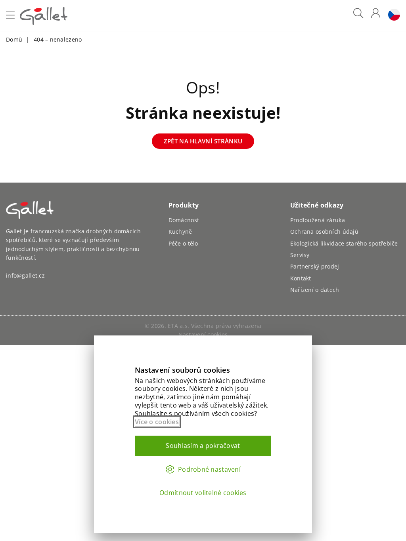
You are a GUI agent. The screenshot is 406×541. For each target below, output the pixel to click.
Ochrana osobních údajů (324, 231)
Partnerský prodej (314, 266)
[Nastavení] (392, 16)
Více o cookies (157, 421)
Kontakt (300, 278)
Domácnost (184, 220)
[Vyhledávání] (358, 16)
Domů (14, 39)
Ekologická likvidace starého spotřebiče (344, 243)
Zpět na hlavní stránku (203, 141)
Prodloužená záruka (317, 220)
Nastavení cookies (203, 334)
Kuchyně (180, 231)
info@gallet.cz (25, 275)
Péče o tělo (183, 243)
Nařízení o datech (314, 289)
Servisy (300, 255)
